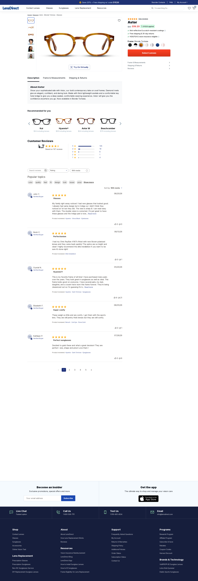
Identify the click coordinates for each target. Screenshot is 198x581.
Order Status (116, 553)
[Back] (29, 124)
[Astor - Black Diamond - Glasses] (135, 45)
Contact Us (115, 561)
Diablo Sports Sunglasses (169, 572)
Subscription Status (118, 557)
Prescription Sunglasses (21, 564)
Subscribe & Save (166, 542)
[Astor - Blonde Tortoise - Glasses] (141, 45)
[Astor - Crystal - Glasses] (146, 45)
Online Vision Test (19, 549)
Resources (101, 8)
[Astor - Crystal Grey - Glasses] (152, 45)
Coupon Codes (165, 549)
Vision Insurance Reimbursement (73, 553)
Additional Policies (118, 549)
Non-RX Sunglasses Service (23, 568)
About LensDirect (67, 534)
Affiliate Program (166, 538)
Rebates (163, 546)
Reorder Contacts (158, 2)
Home (30, 15)
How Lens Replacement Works (72, 538)
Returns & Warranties (119, 542)
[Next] (120, 124)
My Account (115, 538)
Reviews (64, 542)
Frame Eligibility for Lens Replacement (75, 572)
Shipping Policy (117, 546)
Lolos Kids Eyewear (167, 568)
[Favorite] (119, 20)
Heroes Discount (166, 553)
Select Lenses (149, 53)
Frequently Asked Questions (122, 534)
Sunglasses (64, 8)
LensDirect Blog (67, 557)
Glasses (49, 8)
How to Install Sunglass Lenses (72, 564)
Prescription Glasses (20, 560)
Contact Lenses (33, 8)
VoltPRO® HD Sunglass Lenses (171, 564)
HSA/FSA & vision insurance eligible (144, 36)
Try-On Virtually (81, 67)
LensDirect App (66, 560)
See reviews (143, 19)
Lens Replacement (83, 8)
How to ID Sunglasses (69, 568)
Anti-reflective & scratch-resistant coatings (147, 30)
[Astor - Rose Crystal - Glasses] (163, 45)
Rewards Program (166, 534)
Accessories (17, 546)
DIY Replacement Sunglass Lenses (25, 572)
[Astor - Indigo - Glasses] (157, 45)
